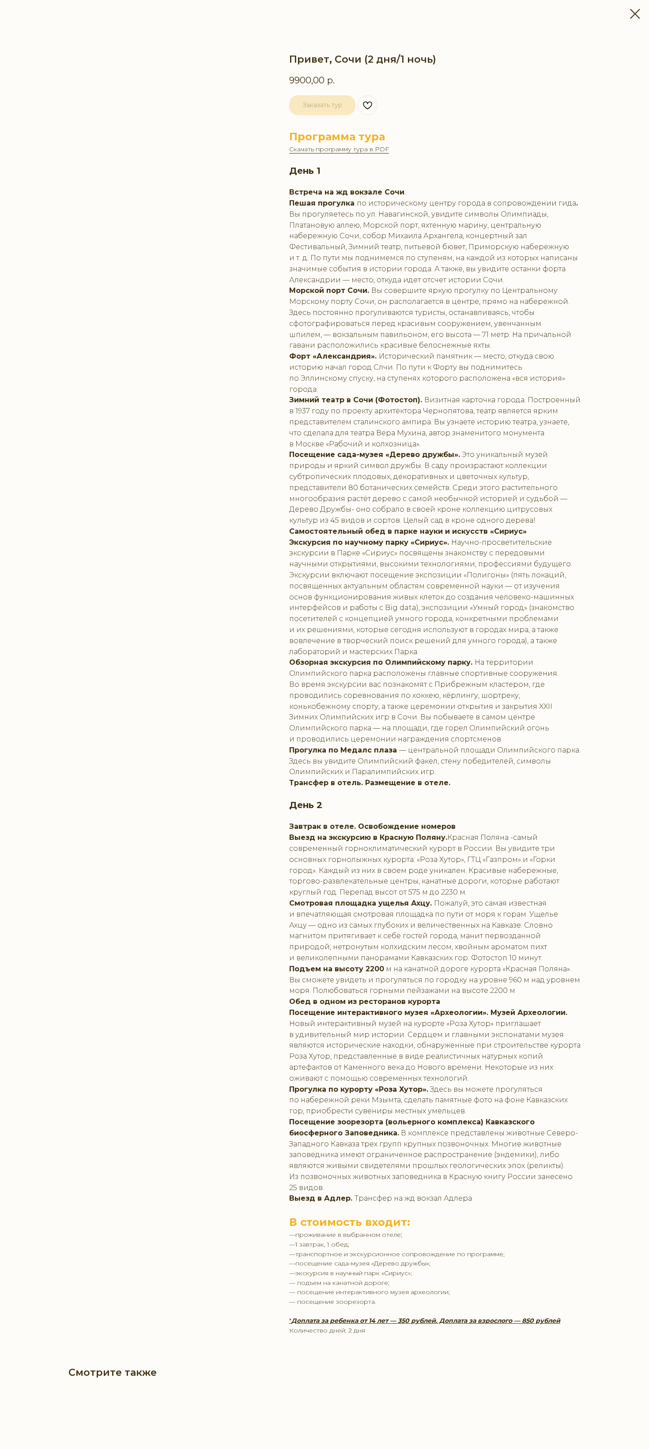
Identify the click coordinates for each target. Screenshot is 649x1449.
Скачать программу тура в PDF (339, 149)
